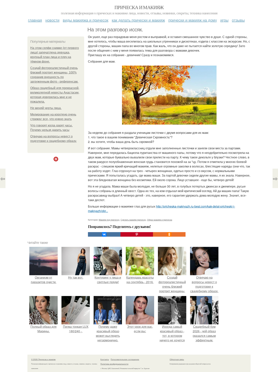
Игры (224, 20)
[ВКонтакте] (104, 234)
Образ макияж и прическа (159, 219)
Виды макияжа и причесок (85, 20)
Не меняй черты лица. (45, 108)
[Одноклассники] (169, 234)
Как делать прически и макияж (138, 20)
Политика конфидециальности (114, 364)
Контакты (104, 359)
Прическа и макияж (139, 7)
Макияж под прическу (109, 219)
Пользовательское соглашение (125, 359)
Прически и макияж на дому (192, 20)
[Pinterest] (136, 234)
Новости (52, 20)
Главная (35, 20)
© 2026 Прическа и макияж (43, 359)
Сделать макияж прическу (133, 219)
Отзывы (238, 20)
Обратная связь (177, 359)
